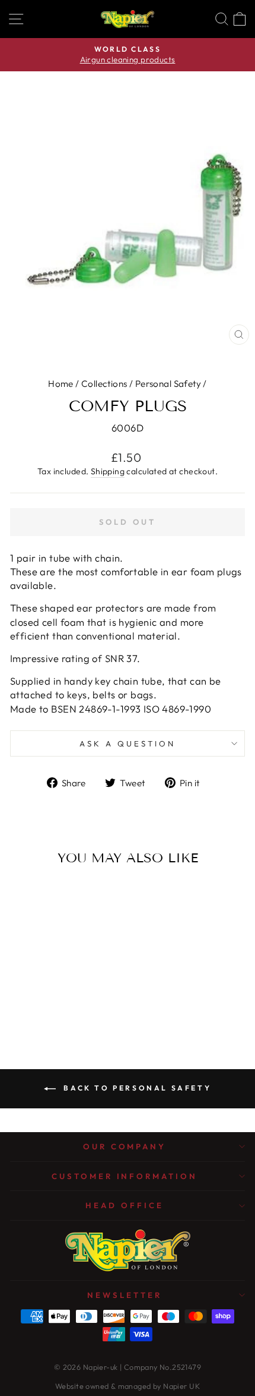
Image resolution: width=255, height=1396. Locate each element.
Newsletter (124, 1295)
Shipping (108, 471)
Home (61, 383)
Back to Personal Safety (135, 1087)
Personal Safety (168, 383)
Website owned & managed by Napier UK (127, 1386)
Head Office (124, 1205)
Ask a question (127, 743)
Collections (104, 383)
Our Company (125, 1146)
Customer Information (125, 1176)
